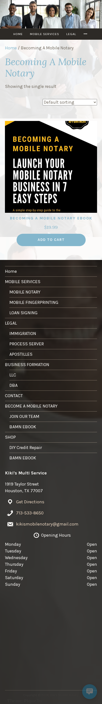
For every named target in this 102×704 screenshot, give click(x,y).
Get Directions (30, 502)
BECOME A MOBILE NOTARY (31, 406)
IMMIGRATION (22, 333)
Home (18, 34)
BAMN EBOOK (22, 427)
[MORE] (86, 34)
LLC (12, 375)
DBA (13, 385)
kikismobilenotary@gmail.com (47, 524)
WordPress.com (60, 701)
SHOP (10, 437)
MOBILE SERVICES (44, 34)
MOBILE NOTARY (24, 292)
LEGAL (71, 34)
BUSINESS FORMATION (27, 364)
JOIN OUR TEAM (24, 416)
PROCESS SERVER (26, 344)
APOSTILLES (20, 354)
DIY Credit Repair (25, 447)
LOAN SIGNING (23, 312)
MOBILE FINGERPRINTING (33, 302)
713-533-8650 (30, 513)
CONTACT (14, 395)
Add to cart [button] (51, 239)
